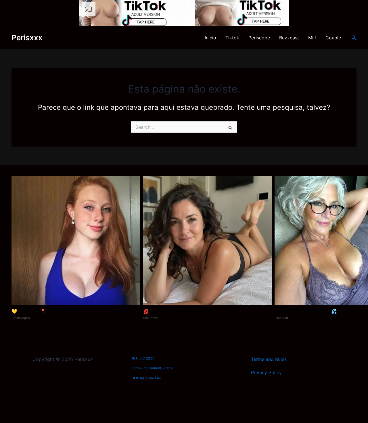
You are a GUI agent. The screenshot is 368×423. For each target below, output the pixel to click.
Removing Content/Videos (152, 368)
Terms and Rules (269, 359)
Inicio (210, 38)
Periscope (259, 38)
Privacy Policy (266, 372)
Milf (312, 38)
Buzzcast (289, 38)
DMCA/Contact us (146, 378)
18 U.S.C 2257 (142, 358)
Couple (333, 38)
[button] (353, 37)
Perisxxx (27, 37)
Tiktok (232, 38)
